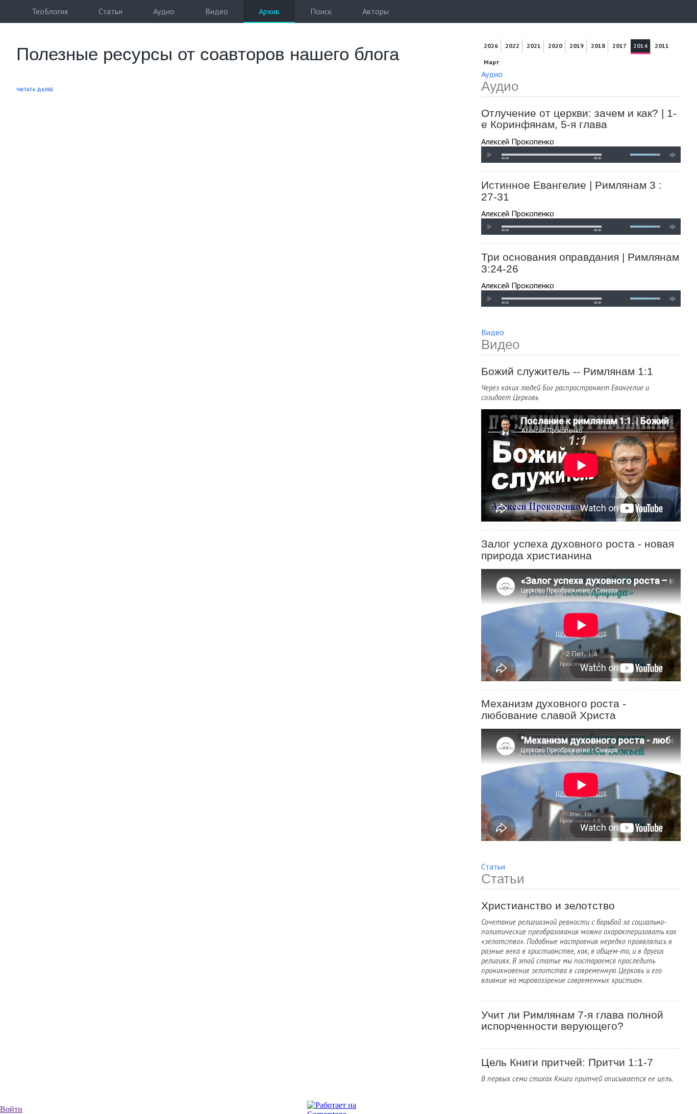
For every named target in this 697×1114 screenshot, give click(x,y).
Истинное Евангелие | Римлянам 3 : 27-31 (571, 191)
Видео (216, 11)
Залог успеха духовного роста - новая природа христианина (577, 549)
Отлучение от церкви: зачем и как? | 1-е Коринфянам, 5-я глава (579, 119)
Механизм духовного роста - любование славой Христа (553, 709)
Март (492, 62)
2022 (512, 45)
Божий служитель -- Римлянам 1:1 (567, 371)
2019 (576, 45)
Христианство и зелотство (548, 905)
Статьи (110, 11)
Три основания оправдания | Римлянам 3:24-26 (580, 263)
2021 (534, 45)
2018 (598, 45)
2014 (640, 45)
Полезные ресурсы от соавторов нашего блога (207, 54)
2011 (662, 45)
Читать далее (34, 89)
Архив (269, 11)
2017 (619, 45)
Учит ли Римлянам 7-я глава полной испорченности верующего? (572, 1020)
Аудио (164, 11)
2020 (555, 45)
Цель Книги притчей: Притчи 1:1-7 (567, 1062)
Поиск (321, 11)
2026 (491, 45)
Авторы (375, 11)
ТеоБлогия (50, 11)
